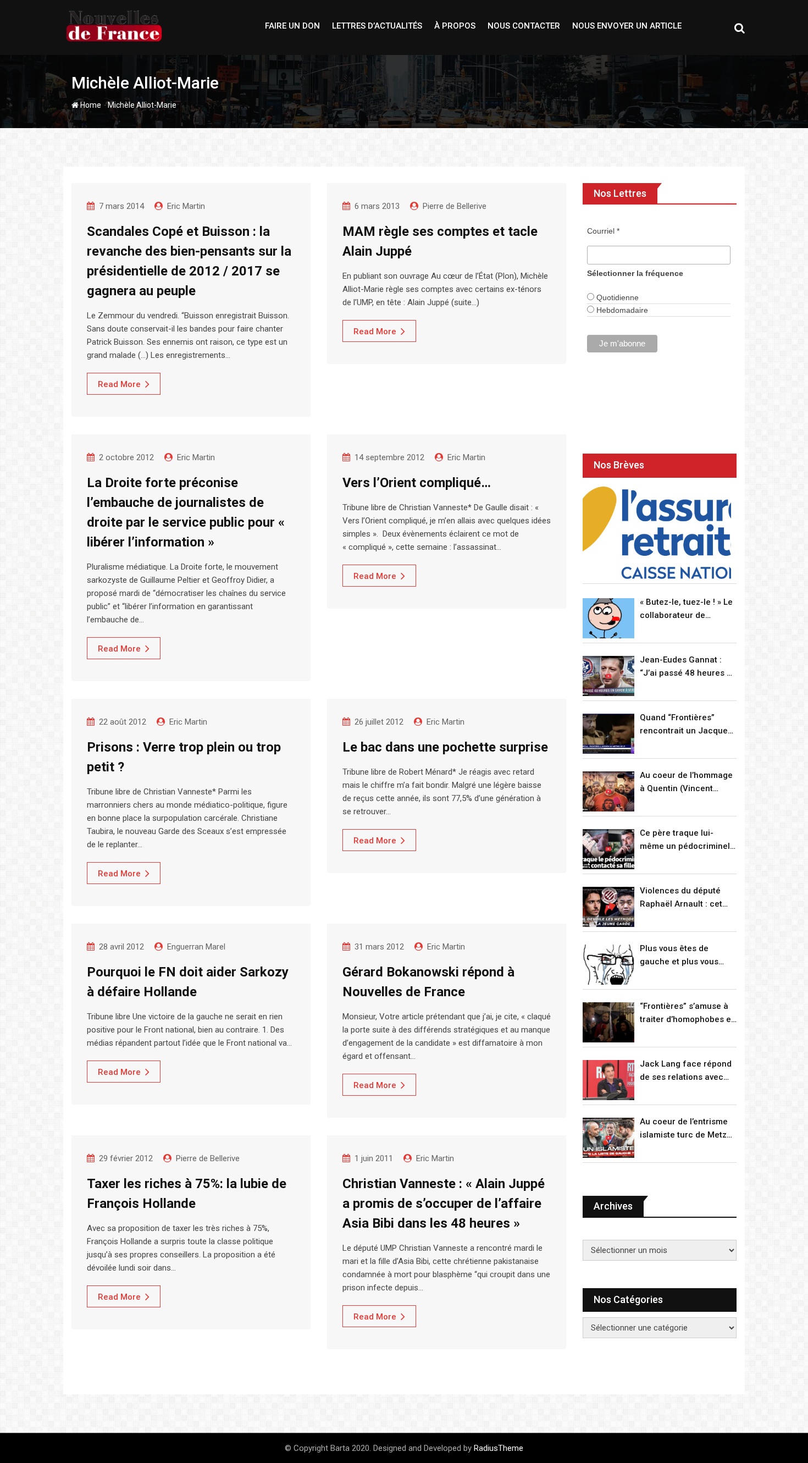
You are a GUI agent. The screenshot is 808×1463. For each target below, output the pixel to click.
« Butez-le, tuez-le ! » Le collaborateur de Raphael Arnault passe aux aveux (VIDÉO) (686, 609)
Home (90, 105)
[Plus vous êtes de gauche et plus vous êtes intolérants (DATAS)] (608, 965)
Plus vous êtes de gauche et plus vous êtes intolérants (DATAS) (687, 955)
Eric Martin (186, 206)
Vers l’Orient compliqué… (416, 482)
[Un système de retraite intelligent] (657, 533)
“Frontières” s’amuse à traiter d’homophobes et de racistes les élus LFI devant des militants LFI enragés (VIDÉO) (687, 1013)
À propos (454, 26)
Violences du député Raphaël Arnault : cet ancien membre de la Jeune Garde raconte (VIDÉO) (682, 898)
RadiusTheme (498, 1448)
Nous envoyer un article (627, 26)
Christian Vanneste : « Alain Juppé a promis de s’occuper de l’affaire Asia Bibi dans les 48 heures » (443, 1203)
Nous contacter (524, 26)
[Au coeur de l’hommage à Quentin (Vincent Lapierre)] (608, 791)
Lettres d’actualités (377, 26)
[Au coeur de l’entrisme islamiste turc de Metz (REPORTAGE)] (608, 1138)
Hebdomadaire (621, 310)
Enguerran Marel (196, 947)
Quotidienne (616, 297)
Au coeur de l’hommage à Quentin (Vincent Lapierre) (686, 782)
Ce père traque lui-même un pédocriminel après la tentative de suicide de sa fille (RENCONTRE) (685, 840)
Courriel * (603, 231)
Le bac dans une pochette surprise (445, 747)
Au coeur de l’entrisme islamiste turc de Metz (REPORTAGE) (684, 1129)
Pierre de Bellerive (454, 206)
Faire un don (292, 26)
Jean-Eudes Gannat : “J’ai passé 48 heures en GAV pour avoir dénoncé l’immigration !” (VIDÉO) (688, 667)
